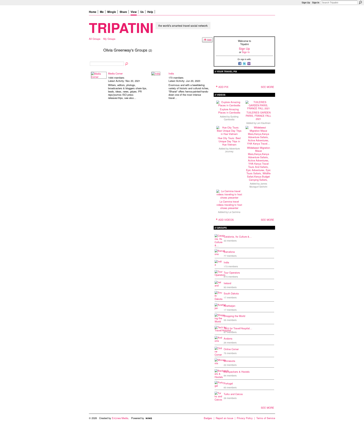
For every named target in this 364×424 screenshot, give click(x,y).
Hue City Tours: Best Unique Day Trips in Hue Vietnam (229, 141)
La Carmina (234, 212)
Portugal (228, 383)
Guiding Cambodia (231, 118)
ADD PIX (223, 87)
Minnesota (229, 361)
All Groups (94, 39)
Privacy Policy (245, 418)
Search (360, 2)
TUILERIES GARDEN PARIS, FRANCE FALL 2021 (258, 116)
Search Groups (127, 64)
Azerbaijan (229, 305)
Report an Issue (224, 418)
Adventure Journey (232, 150)
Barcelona (229, 251)
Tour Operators (232, 272)
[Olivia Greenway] (95, 58)
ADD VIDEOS (226, 219)
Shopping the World (234, 316)
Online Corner (231, 349)
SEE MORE (267, 87)
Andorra (228, 338)
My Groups (109, 39)
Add (209, 39)
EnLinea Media (120, 418)
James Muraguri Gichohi (258, 185)
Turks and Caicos (233, 394)
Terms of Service (265, 418)
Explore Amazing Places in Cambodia (229, 110)
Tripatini (121, 27)
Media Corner (115, 73)
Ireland (227, 283)
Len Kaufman (264, 122)
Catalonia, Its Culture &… (238, 236)
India (171, 73)
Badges (208, 418)
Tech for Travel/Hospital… (238, 328)
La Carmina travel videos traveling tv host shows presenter (229, 205)
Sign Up (306, 2)
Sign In (315, 2)
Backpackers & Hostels (237, 371)
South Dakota (231, 293)
